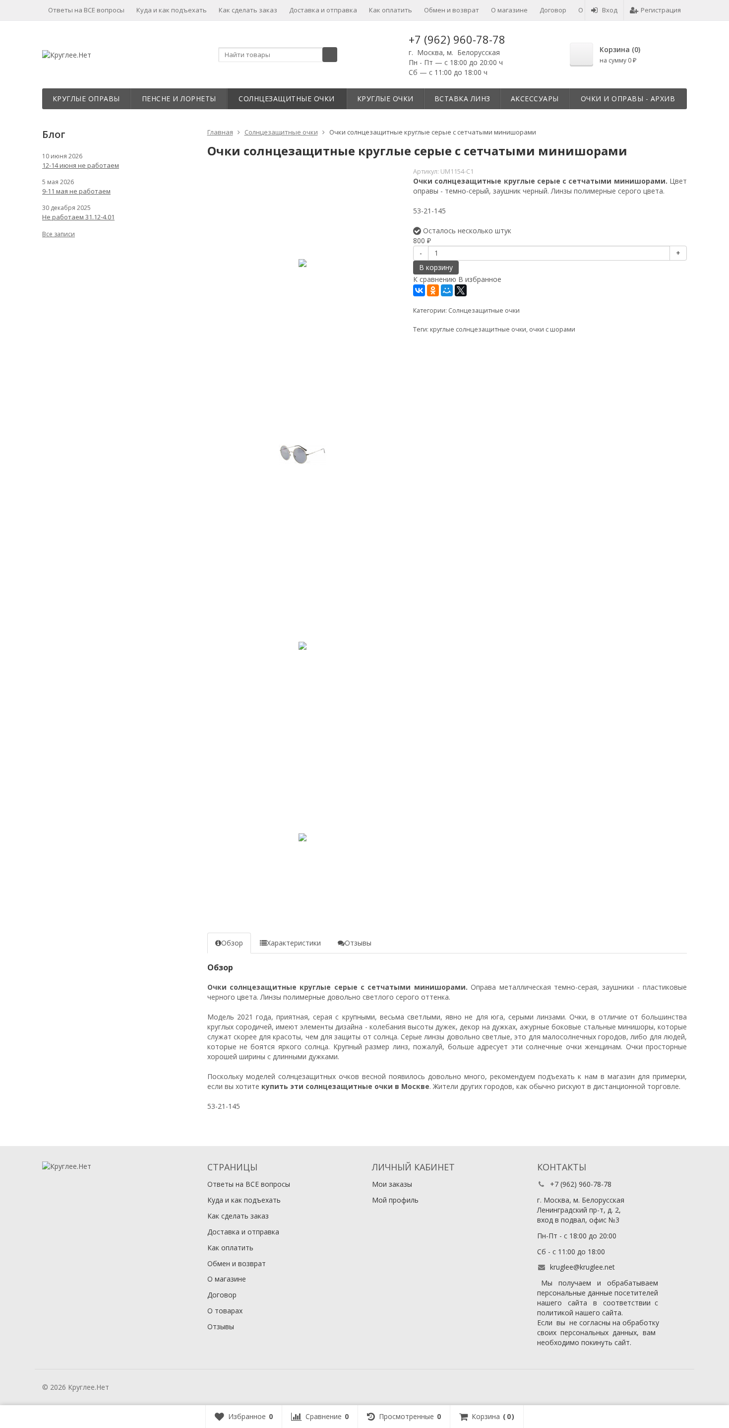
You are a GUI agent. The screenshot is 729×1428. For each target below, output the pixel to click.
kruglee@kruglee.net (582, 1267)
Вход (609, 9)
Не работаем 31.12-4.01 (78, 216)
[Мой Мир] (447, 290)
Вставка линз (462, 98)
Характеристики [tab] (294, 943)
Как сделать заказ (248, 9)
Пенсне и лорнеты (179, 98)
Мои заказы (392, 1184)
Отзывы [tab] (358, 943)
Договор (553, 9)
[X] (461, 290)
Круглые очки (385, 98)
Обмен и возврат (451, 9)
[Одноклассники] (433, 290)
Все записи (58, 234)
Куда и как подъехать (171, 9)
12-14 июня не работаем (80, 165)
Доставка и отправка (323, 9)
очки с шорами (552, 329)
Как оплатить (390, 9)
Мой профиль (395, 1200)
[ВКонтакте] (419, 290)
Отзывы (220, 1326)
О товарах (225, 1310)
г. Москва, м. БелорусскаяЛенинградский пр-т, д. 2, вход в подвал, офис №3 (580, 1209)
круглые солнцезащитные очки (478, 329)
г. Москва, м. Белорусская (454, 52)
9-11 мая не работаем (76, 191)
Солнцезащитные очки (287, 98)
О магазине (509, 9)
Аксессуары (535, 98)
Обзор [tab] (232, 943)
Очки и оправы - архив (628, 98)
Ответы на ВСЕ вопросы (86, 9)
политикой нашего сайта (579, 1312)
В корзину (436, 267)
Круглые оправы (86, 98)
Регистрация (661, 9)
